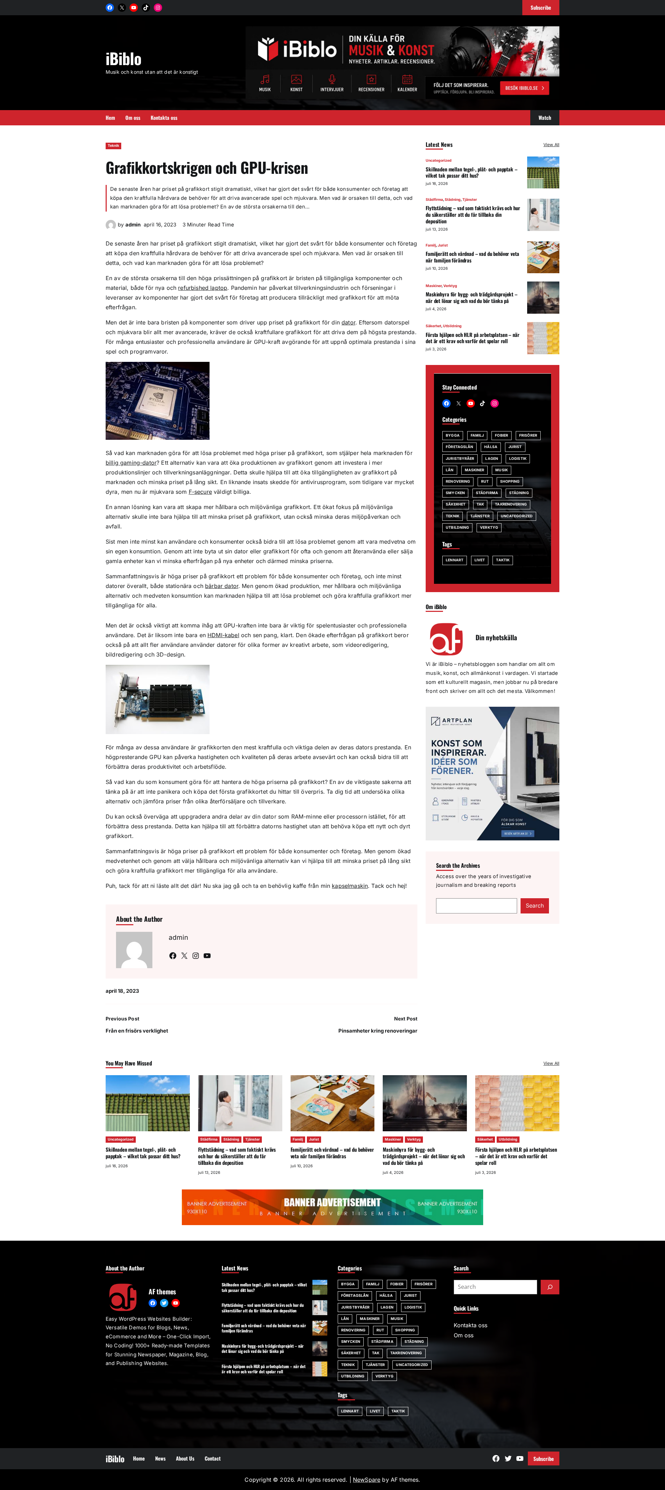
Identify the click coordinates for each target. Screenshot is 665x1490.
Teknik (113, 145)
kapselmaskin (350, 885)
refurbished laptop (202, 287)
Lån (449, 470)
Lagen (491, 458)
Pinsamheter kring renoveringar (377, 1031)
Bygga (453, 436)
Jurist (443, 245)
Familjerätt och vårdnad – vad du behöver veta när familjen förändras (472, 257)
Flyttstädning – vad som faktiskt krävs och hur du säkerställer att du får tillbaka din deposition (473, 214)
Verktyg (450, 286)
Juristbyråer (460, 458)
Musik (501, 470)
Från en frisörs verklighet (137, 1031)
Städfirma (434, 200)
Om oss (463, 1335)
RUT (485, 481)
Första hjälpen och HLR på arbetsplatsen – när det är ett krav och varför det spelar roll (472, 338)
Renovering (458, 481)
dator (348, 322)
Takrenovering (510, 504)
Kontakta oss (470, 1325)
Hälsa (490, 447)
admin (133, 225)
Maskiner (434, 286)
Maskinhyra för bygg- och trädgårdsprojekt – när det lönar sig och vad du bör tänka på (471, 297)
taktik (502, 560)
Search (535, 905)
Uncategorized (439, 161)
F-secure (200, 491)
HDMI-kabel (223, 635)
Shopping (510, 481)
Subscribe (543, 1458)
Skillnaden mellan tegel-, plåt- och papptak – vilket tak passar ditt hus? (471, 172)
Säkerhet (433, 326)
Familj (431, 245)
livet (480, 560)
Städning (453, 200)
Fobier (501, 436)
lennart (454, 560)
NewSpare (366, 1479)
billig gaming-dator (131, 462)
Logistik (517, 458)
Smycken (455, 493)
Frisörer (528, 436)
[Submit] (550, 1287)
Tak (480, 504)
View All (551, 144)
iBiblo (123, 58)
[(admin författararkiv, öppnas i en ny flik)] (111, 228)
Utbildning (452, 326)
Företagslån (459, 447)
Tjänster (469, 200)
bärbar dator (221, 585)
